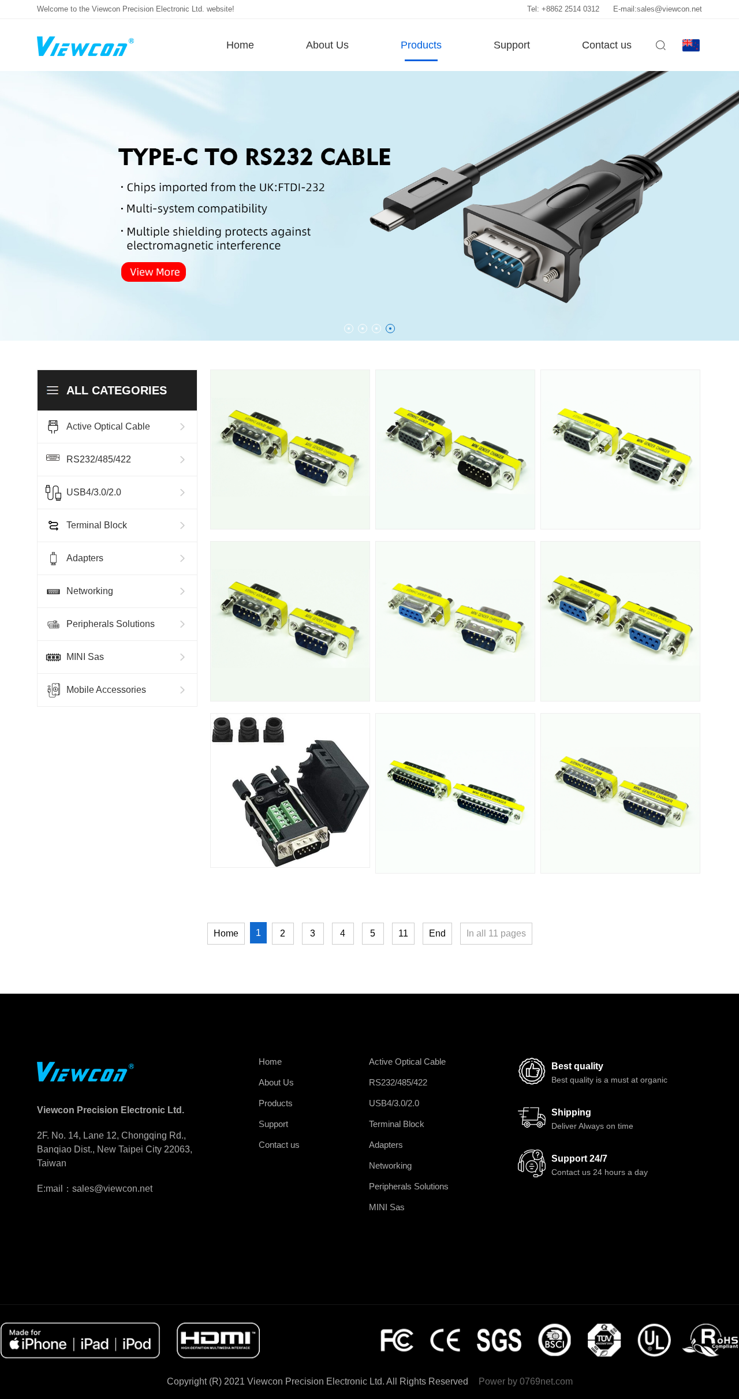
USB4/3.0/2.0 (93, 492)
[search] (660, 49)
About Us (327, 45)
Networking (89, 591)
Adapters (84, 558)
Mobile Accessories (106, 690)
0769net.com (546, 1381)
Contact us (607, 45)
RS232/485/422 (98, 459)
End (437, 933)
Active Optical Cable (108, 426)
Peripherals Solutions (110, 624)
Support (512, 45)
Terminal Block (96, 525)
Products (421, 45)
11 (403, 933)
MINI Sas (85, 657)
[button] (348, 328)
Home (240, 45)
